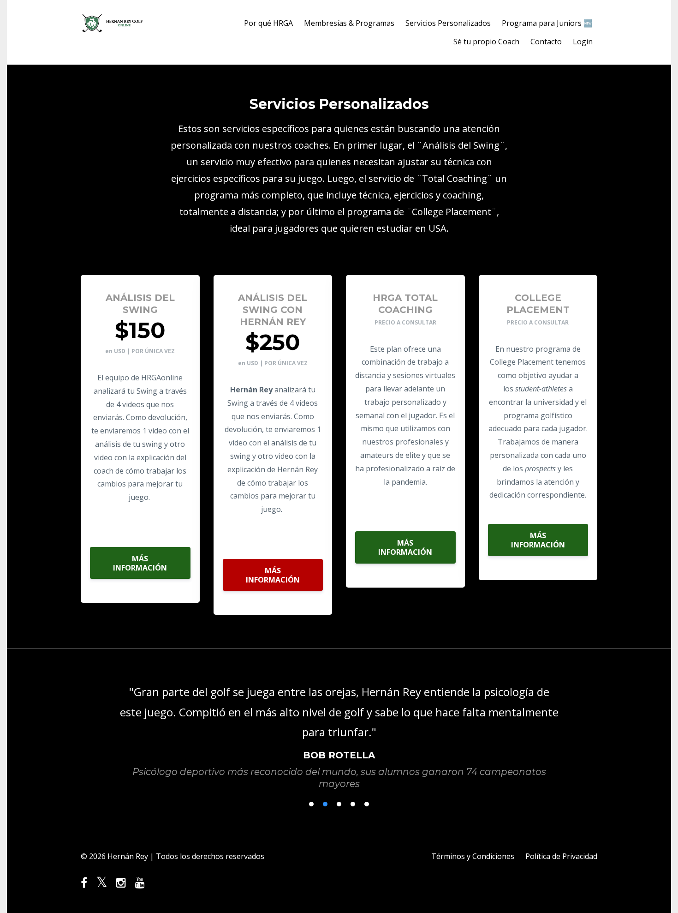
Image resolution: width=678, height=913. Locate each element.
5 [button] (366, 804)
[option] (339, 728)
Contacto (546, 41)
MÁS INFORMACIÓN (140, 563)
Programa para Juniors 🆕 (547, 23)
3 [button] (339, 804)
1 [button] (311, 804)
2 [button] (325, 804)
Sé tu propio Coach (486, 41)
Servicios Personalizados (448, 23)
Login (583, 41)
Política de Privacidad (561, 856)
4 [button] (353, 804)
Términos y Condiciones (472, 856)
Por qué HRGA (268, 23)
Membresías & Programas (349, 23)
